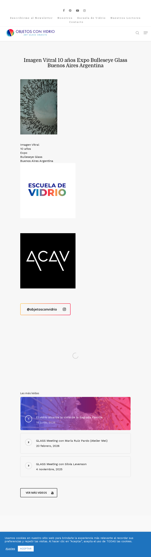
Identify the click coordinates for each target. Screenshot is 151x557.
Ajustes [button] (10, 548)
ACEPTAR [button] (25, 548)
